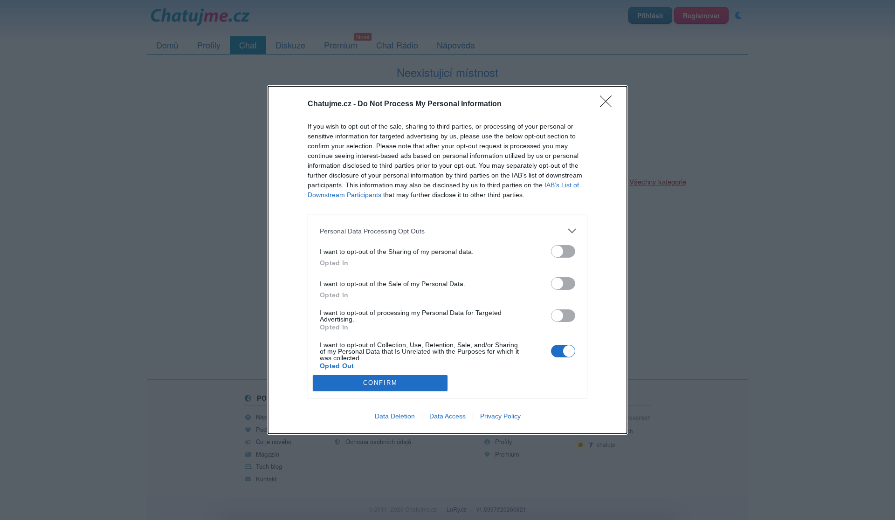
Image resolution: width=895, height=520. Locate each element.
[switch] (563, 251)
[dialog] (447, 260)
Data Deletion (395, 416)
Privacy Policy (500, 416)
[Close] (609, 104)
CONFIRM (380, 382)
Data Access (447, 416)
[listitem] (447, 231)
